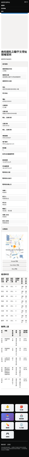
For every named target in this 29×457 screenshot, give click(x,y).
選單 (25, 2)
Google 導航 (14, 261)
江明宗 (9, 444)
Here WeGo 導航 (14, 265)
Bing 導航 (14, 269)
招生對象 (3, 8)
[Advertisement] (14, 32)
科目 (2, 11)
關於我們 (3, 444)
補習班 (3, 5)
